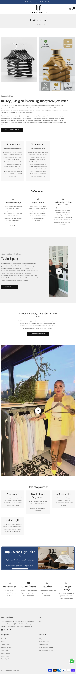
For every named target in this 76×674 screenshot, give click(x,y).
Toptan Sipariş (5, 659)
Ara (40, 621)
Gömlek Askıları (5, 644)
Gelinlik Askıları (5, 653)
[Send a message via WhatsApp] (72, 661)
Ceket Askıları (5, 650)
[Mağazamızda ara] (70, 9)
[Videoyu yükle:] (58, 271)
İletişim (41, 639)
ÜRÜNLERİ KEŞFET (11, 130)
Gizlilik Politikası (43, 644)
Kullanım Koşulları (44, 642)
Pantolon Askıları (6, 647)
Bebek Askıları (5, 656)
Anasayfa (33, 25)
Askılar (3, 642)
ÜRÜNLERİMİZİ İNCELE (38, 334)
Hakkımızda (42, 25)
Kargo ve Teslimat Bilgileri (46, 647)
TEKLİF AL (8, 287)
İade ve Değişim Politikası (46, 650)
